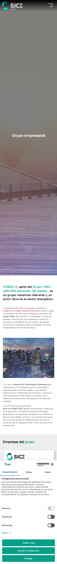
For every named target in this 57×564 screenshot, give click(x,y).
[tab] (28, 457)
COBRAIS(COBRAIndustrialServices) (21, 311)
